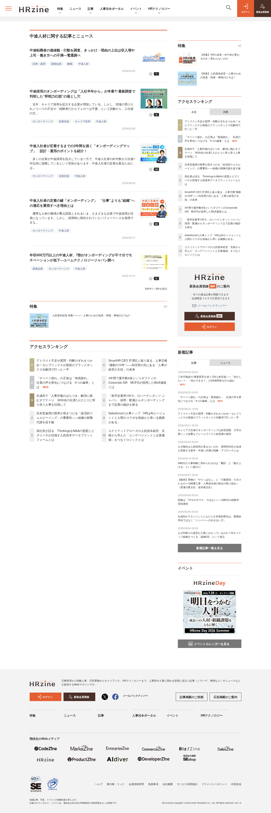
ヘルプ (98, 784)
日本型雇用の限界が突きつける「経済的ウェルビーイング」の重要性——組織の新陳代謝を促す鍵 (64, 417)
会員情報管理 (136, 784)
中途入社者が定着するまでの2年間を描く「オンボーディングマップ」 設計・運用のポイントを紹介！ (80, 148)
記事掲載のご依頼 (191, 697)
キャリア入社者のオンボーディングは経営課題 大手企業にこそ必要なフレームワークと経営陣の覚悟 (209, 431)
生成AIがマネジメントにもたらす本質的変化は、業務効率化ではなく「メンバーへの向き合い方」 (209, 518)
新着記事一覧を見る (209, 548)
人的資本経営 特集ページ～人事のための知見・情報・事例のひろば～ (91, 315)
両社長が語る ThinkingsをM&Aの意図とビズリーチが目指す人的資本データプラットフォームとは (65, 435)
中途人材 (83, 63)
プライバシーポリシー (214, 784)
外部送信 (236, 784)
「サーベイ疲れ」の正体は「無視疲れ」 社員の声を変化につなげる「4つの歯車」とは (65, 382)
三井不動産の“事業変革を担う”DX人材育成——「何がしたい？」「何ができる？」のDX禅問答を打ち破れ (209, 378)
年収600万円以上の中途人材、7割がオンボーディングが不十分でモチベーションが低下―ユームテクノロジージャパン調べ (81, 257)
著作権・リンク (115, 784)
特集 (60, 8)
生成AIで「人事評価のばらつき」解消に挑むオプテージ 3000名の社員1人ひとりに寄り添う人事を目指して (65, 399)
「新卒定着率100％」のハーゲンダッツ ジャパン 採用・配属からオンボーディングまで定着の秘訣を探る (136, 399)
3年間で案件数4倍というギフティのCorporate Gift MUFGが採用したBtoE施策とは (137, 382)
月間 (225, 112)
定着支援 (64, 121)
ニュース (75, 8)
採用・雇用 (39, 63)
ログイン (212, 327)
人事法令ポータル (112, 8)
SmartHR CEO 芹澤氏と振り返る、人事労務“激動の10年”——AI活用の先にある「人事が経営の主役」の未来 (137, 364)
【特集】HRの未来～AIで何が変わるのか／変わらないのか (219, 56)
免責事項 (153, 784)
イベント (136, 8)
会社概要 (168, 784)
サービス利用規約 (187, 784)
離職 (69, 63)
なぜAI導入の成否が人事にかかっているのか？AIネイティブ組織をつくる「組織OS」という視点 (209, 534)
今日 (193, 112)
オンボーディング (43, 121)
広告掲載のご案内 (225, 697)
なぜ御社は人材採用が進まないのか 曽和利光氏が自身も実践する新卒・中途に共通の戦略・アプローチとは (209, 448)
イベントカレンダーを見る (212, 644)
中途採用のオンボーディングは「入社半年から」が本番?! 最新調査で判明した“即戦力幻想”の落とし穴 (82, 94)
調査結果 (56, 63)
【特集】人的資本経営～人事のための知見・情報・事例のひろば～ (220, 75)
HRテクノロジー (159, 8)
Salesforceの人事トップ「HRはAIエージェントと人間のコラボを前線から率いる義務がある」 (136, 417)
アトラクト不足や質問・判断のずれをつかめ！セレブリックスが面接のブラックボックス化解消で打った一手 (64, 364)
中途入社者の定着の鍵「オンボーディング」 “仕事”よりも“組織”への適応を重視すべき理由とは (82, 203)
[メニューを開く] (8, 8)
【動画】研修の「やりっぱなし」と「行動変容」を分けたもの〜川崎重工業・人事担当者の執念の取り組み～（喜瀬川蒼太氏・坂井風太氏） (209, 483)
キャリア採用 (82, 121)
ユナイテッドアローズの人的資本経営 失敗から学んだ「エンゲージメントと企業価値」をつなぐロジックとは (136, 435)
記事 (91, 8)
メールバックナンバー (212, 305)
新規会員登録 (210, 316)
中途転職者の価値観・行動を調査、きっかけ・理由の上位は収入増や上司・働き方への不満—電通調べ (82, 53)
